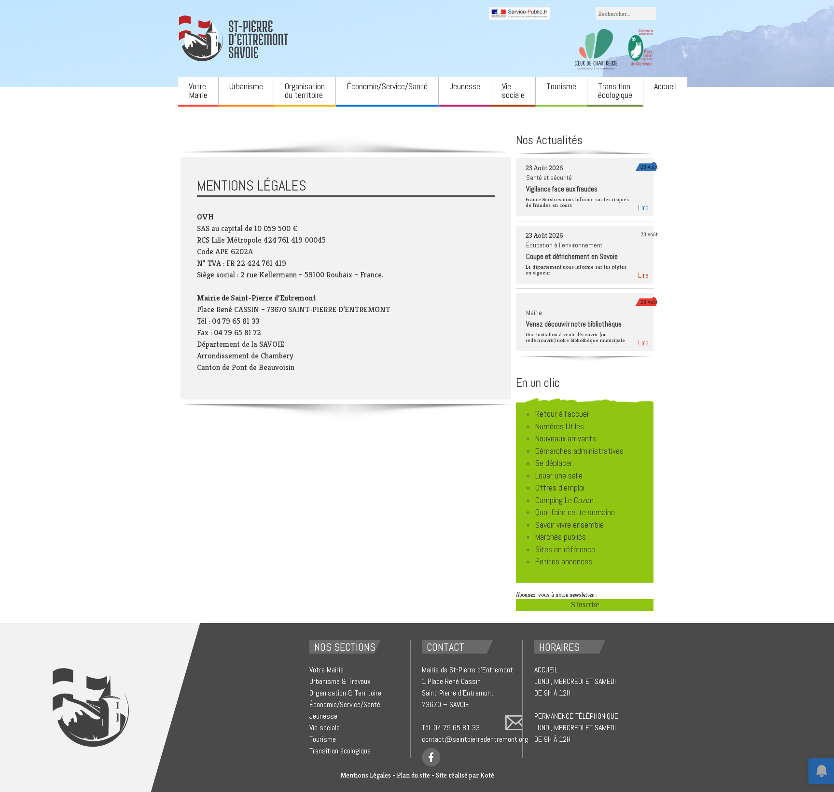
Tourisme (561, 86)
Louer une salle (559, 475)
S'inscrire (585, 605)
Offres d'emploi (559, 487)
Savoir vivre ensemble (569, 524)
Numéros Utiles (559, 426)
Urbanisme (246, 86)
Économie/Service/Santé (387, 86)
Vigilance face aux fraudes (562, 188)
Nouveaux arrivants (565, 438)
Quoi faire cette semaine (575, 512)
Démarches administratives (579, 451)
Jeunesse (464, 86)
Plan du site (413, 775)
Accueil (665, 86)
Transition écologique (615, 90)
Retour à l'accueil (562, 414)
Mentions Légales (365, 775)
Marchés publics (560, 537)
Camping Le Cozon (564, 500)
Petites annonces (563, 561)
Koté (487, 775)
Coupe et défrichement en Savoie (572, 256)
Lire (643, 208)
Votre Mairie (198, 90)
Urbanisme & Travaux (340, 681)
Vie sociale (513, 90)
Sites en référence (565, 549)
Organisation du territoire (305, 90)
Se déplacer (553, 463)
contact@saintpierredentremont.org (475, 739)
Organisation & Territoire (345, 693)
